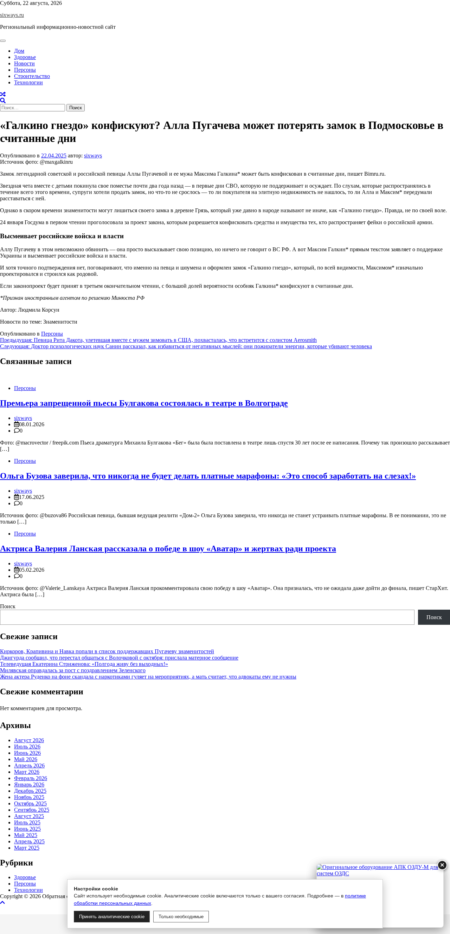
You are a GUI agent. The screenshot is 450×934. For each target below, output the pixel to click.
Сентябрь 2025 (31, 809)
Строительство (32, 76)
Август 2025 (29, 816)
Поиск (7, 606)
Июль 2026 (27, 746)
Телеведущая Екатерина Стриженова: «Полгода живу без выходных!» (84, 664)
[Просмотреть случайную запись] (3, 94)
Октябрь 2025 (30, 803)
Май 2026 (25, 759)
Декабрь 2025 (30, 790)
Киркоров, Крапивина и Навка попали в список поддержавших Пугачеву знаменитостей (107, 651)
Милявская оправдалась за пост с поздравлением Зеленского (73, 670)
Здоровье (25, 57)
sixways (93, 155)
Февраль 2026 (30, 778)
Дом (19, 51)
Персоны (25, 70)
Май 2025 (25, 835)
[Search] (3, 101)
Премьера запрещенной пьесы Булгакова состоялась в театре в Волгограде (144, 403)
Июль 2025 (27, 822)
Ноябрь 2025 (29, 797)
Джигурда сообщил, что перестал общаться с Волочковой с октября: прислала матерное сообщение (119, 658)
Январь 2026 (29, 784)
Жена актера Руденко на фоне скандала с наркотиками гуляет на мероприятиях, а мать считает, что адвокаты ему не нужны (148, 677)
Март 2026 (26, 771)
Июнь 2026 (27, 752)
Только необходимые (181, 916)
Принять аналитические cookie (111, 916)
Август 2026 (29, 740)
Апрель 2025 (29, 841)
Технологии (28, 82)
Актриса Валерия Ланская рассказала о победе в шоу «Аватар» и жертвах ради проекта (168, 548)
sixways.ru (12, 15)
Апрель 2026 (29, 765)
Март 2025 (26, 847)
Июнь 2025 (27, 828)
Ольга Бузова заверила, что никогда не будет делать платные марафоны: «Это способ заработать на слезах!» (208, 475)
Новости (24, 63)
